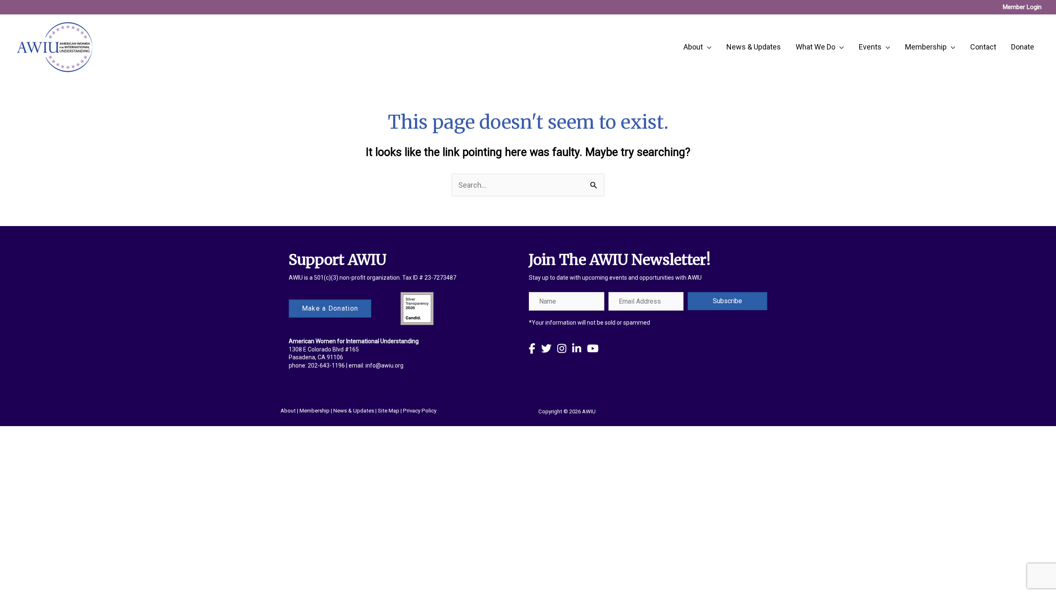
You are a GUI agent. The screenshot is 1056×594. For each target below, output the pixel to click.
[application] (707, 47)
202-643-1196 (326, 365)
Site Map (388, 411)
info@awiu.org (384, 365)
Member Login (1022, 7)
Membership (314, 411)
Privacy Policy (419, 411)
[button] (727, 301)
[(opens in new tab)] (417, 308)
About (288, 411)
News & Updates (353, 411)
